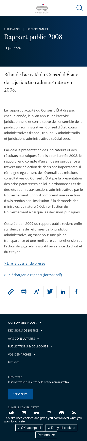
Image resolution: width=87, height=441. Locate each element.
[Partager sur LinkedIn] (63, 292)
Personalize (46, 435)
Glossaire (13, 362)
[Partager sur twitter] (50, 292)
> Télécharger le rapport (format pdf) (33, 274)
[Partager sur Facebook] (76, 292)
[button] (79, 7)
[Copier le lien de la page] (10, 291)
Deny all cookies (62, 428)
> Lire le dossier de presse (24, 263)
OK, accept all (30, 428)
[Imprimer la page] (23, 291)
